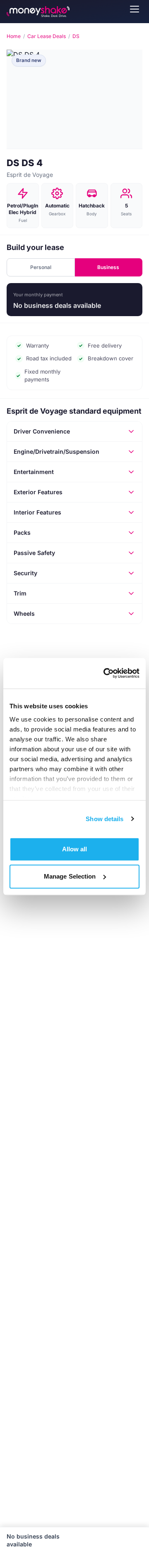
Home (14, 36)
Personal (40, 267)
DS (75, 36)
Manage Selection (70, 876)
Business (108, 267)
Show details (104, 818)
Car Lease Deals (46, 36)
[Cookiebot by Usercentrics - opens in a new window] (105, 673)
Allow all (74, 849)
